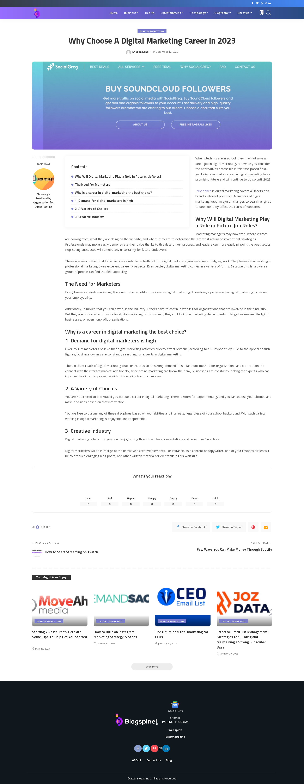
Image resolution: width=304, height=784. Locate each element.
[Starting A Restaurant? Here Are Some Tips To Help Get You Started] (59, 605)
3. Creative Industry (89, 216)
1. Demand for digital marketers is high (104, 200)
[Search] (268, 13)
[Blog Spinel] (37, 13)
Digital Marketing (152, 31)
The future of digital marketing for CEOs (181, 634)
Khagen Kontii (140, 52)
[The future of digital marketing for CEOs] (183, 605)
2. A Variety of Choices (91, 208)
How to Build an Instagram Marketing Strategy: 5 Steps (115, 634)
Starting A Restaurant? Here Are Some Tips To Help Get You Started (59, 634)
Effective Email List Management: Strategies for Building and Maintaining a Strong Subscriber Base (242, 639)
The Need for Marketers (92, 184)
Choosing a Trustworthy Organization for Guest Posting (43, 200)
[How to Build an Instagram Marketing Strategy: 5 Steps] (121, 605)
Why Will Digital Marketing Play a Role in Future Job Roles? (118, 176)
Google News (175, 710)
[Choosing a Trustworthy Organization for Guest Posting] (43, 179)
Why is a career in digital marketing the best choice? (113, 192)
